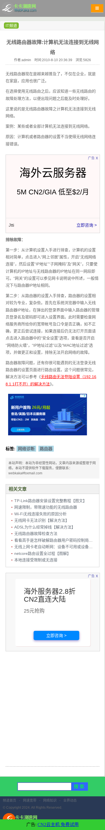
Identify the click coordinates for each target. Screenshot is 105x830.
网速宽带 (29, 801)
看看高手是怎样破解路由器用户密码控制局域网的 (57, 540)
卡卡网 (25, 9)
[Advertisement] (52, 709)
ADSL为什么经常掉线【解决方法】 (44, 527)
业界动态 (70, 801)
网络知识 (50, 801)
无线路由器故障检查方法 (35, 533)
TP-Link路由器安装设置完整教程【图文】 (50, 500)
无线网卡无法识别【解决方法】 (41, 520)
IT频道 (11, 25)
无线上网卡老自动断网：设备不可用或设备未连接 (57, 546)
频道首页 (9, 801)
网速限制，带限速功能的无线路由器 (45, 507)
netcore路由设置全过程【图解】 (42, 553)
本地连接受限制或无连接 (35, 560)
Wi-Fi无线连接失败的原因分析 (40, 514)
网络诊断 (26, 448)
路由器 (46, 448)
